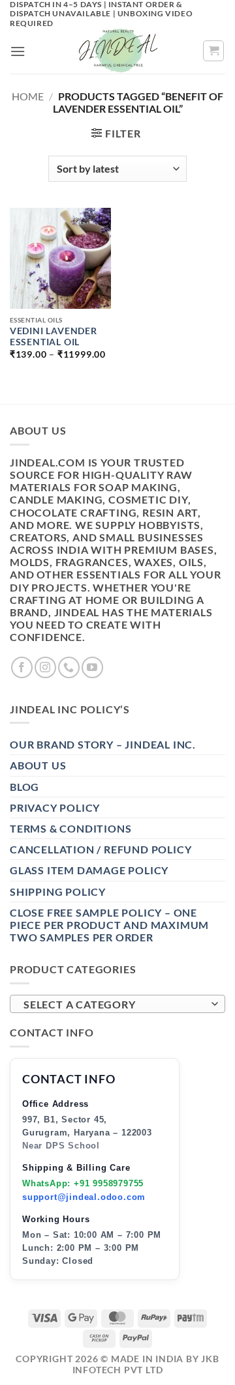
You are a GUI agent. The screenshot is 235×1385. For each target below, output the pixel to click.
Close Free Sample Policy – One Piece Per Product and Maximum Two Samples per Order (109, 924)
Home (28, 96)
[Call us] (69, 667)
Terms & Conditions (70, 828)
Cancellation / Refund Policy (100, 849)
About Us (38, 765)
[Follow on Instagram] (45, 667)
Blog (24, 786)
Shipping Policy (58, 891)
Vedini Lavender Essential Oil (53, 337)
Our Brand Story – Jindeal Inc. (103, 744)
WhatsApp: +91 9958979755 (83, 1183)
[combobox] (117, 1004)
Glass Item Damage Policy (89, 870)
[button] (18, 51)
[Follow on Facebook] (22, 667)
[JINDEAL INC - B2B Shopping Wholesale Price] (117, 51)
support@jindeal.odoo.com (84, 1197)
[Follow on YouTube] (92, 667)
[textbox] (114, 1004)
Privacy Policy (55, 807)
